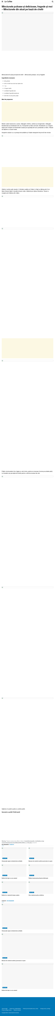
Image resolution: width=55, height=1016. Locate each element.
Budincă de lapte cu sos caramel (9, 878)
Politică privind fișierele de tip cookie (30, 1008)
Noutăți (5, 858)
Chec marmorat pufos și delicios (36, 895)
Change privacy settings (45, 1008)
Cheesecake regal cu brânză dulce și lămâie (12, 861)
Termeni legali (4, 1008)
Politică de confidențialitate (15, 1008)
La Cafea (8, 1)
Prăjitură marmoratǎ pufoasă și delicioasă (38, 878)
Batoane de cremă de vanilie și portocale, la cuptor (40, 861)
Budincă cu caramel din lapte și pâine (10, 895)
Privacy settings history (7, 1010)
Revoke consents (17, 1010)
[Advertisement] (27, 62)
